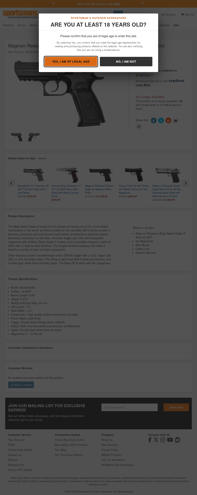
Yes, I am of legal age (71, 61)
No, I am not (126, 61)
